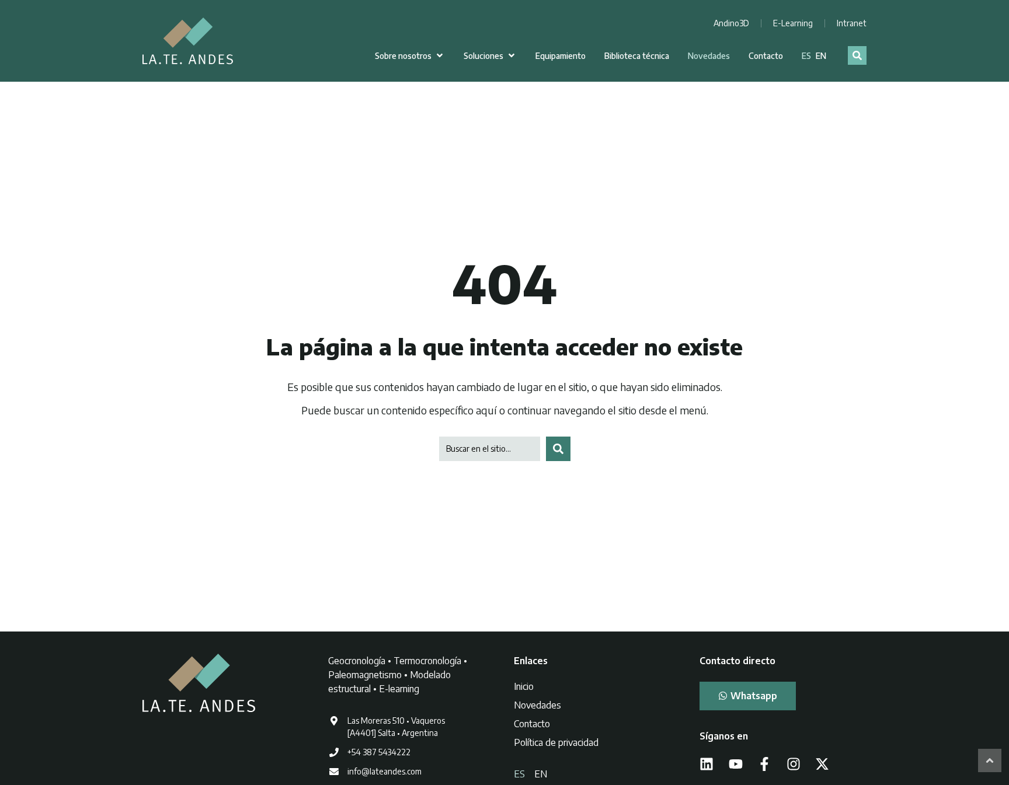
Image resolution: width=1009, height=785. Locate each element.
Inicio (524, 686)
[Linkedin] (707, 764)
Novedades (537, 705)
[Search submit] (558, 449)
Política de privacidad (556, 742)
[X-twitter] (822, 764)
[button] (410, 56)
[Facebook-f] (764, 764)
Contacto (532, 724)
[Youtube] (736, 764)
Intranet (852, 23)
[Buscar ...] (857, 55)
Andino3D (731, 23)
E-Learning (793, 23)
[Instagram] (794, 764)
